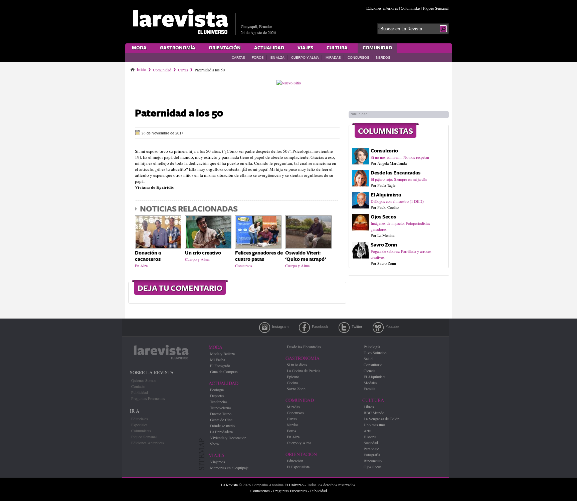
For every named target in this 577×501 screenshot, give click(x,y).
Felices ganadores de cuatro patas (259, 256)
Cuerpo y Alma (305, 57)
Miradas (333, 57)
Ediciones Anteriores (147, 442)
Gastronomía (177, 48)
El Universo (294, 484)
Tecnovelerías (220, 407)
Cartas (238, 57)
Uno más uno (374, 424)
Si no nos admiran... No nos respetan (400, 157)
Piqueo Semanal (435, 8)
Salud (368, 358)
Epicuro (293, 376)
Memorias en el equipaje (229, 467)
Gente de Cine (221, 419)
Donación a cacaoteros (148, 256)
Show (214, 443)
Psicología (372, 346)
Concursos (358, 57)
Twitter (344, 327)
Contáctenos (260, 490)
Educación (295, 460)
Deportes (217, 395)
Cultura (337, 48)
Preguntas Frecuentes (148, 398)
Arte (367, 430)
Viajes (305, 48)
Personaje (371, 448)
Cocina (292, 382)
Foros (258, 57)
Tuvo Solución (375, 352)
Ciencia (369, 370)
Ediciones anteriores (382, 8)
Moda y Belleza (222, 353)
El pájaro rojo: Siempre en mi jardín (399, 179)
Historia (370, 436)
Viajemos (217, 461)
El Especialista (298, 466)
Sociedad (371, 442)
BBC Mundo (374, 412)
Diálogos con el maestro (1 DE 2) (397, 201)
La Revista (229, 484)
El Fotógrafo (220, 365)
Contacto (138, 386)
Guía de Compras (224, 371)
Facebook (304, 327)
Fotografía (372, 454)
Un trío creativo (203, 253)
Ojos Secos (383, 217)
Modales (370, 382)
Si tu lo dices (297, 364)
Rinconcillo (373, 460)
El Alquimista (386, 195)
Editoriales (139, 418)
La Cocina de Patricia (303, 370)
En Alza (277, 57)
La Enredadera (221, 431)
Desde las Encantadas (395, 173)
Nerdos (383, 57)
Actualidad (269, 48)
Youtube (378, 327)
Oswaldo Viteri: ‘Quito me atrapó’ (305, 256)
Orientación (225, 48)
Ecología (217, 389)
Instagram (264, 327)
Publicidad (139, 392)
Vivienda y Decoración (228, 437)
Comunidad (377, 48)
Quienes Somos (143, 380)
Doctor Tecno (220, 413)
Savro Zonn (384, 245)
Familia (369, 388)
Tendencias (218, 401)
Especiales (139, 424)
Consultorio (384, 151)
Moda (139, 48)
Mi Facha (217, 359)
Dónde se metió (222, 425)
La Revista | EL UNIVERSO (180, 22)
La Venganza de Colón (381, 418)
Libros (369, 406)
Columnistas (410, 8)
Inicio (141, 68)
